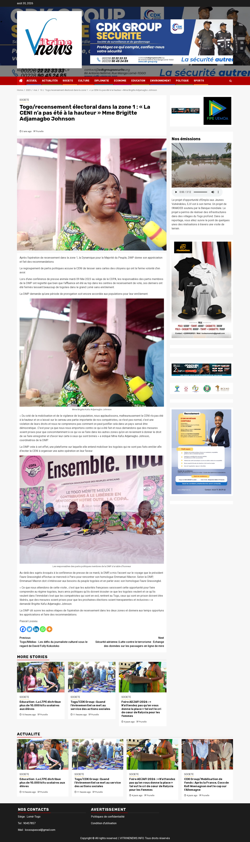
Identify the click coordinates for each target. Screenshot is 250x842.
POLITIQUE (182, 80)
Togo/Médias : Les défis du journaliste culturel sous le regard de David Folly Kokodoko (53, 642)
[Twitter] (29, 629)
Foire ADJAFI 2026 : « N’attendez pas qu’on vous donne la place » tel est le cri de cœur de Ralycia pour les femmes (141, 709)
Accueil (32, 80)
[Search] (230, 81)
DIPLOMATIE (101, 80)
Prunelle (40, 131)
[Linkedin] (36, 629)
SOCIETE (68, 80)
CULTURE (83, 80)
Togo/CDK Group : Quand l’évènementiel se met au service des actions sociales (90, 705)
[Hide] (1, 21)
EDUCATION (138, 80)
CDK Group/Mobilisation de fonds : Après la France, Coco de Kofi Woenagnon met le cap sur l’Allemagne (206, 784)
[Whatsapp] (43, 629)
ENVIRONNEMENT (160, 80)
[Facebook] (23, 629)
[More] (49, 629)
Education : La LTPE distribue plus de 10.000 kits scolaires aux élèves (40, 705)
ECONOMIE (120, 80)
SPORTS (199, 80)
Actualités (50, 80)
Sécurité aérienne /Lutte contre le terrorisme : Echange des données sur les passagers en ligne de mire (129, 642)
